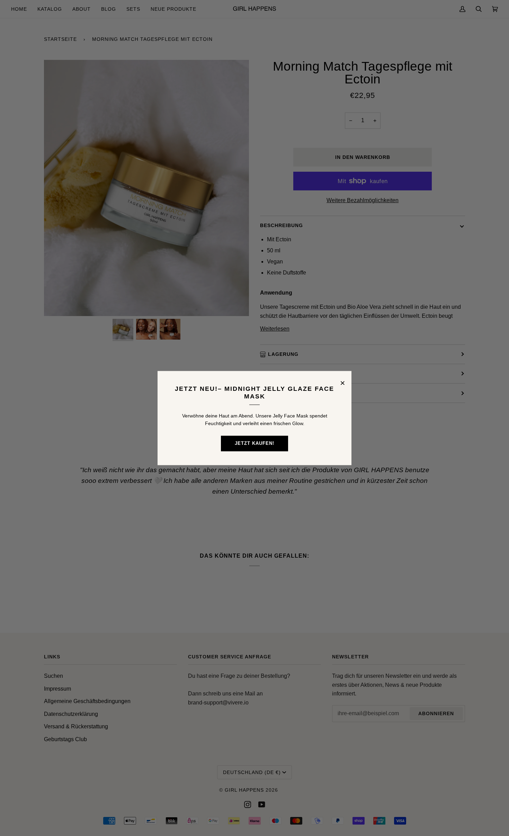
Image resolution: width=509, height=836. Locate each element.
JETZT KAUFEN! (254, 443)
